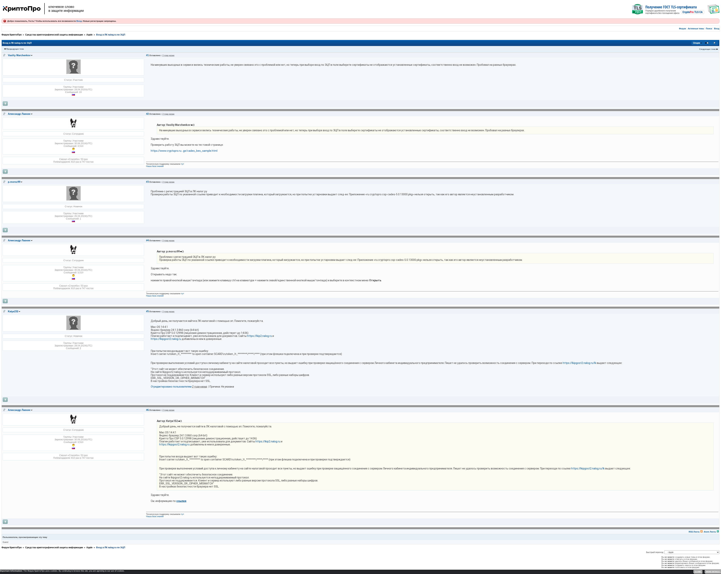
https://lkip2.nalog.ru (259, 335)
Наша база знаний (155, 166)
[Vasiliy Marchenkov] (73, 73)
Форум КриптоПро (12, 34)
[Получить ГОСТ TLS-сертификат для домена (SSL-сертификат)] (675, 9)
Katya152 (13, 311)
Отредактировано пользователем (171, 386)
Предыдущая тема (15, 49)
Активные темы (696, 28)
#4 (147, 240)
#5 (147, 311)
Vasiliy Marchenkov (19, 55)
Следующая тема (707, 49)
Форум (682, 28)
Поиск (709, 28)
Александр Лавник (19, 113)
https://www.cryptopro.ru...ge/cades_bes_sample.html (184, 150)
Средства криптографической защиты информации (54, 34)
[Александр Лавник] (73, 127)
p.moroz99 (14, 181)
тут (182, 164)
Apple (89, 34)
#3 (147, 181)
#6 (147, 410)
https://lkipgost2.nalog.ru (166, 338)
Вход (79, 21)
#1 (147, 55)
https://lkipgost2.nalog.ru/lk (579, 362)
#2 (147, 113)
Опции (696, 43)
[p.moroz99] (73, 199)
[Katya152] (73, 329)
